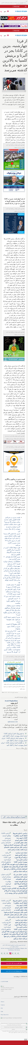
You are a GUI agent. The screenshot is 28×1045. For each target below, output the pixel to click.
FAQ (2, 1008)
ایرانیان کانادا (8, 945)
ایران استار (23, 945)
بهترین (19, 945)
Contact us (3, 1004)
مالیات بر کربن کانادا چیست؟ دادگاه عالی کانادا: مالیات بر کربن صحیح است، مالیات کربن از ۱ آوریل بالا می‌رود (12, 647)
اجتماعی (16, 946)
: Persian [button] (16, 6)
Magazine (22, 948)
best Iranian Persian (8, 948)
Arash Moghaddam (11, 701)
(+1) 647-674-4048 (4, 981)
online (26, 948)
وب (15, 945)
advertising (17, 948)
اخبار (4, 945)
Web (15, 950)
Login (2, 1011)
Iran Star (2, 948)
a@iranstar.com (13, 721)
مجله (17, 945)
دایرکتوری (13, 945)
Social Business (11, 950)
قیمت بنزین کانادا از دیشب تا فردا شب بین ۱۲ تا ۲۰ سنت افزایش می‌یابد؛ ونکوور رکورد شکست (12, 598)
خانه (26, 1)
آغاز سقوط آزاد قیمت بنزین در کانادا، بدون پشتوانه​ (13, 626)
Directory (18, 950)
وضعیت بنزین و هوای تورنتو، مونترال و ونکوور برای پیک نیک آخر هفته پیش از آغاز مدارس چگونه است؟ (11, 610)
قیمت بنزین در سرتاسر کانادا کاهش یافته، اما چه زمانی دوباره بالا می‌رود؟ (12, 520)
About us (2, 1001)
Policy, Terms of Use (4, 1014)
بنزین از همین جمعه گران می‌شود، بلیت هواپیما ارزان (12, 619)
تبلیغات (13, 946)
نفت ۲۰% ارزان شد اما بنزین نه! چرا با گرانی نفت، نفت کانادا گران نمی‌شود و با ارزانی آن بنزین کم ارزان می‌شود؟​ (12, 635)
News (14, 948)
